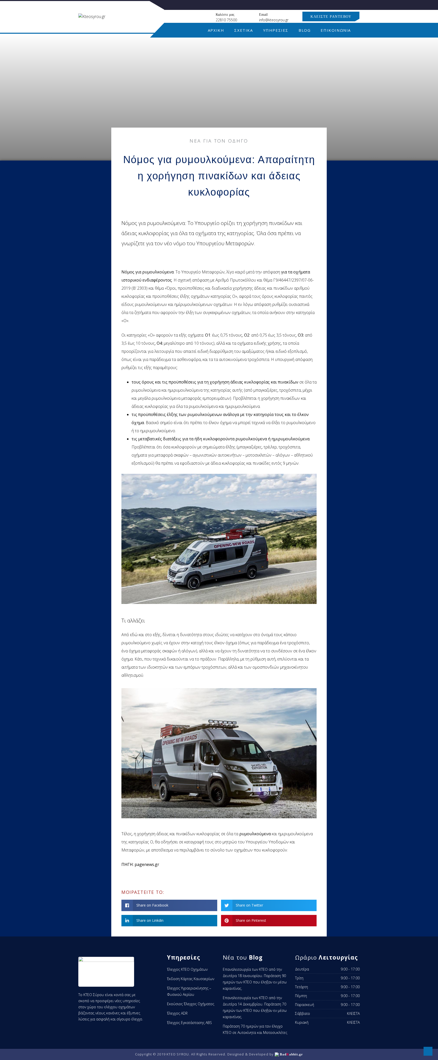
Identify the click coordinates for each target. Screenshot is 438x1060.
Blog (305, 30)
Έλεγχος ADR (177, 1013)
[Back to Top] (428, 1051)
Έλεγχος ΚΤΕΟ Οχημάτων (187, 969)
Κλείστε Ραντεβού (331, 16)
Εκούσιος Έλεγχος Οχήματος (190, 1003)
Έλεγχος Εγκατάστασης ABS (189, 1022)
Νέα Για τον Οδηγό (219, 140)
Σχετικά (243, 30)
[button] (169, 905)
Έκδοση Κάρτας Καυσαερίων (190, 978)
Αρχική (216, 30)
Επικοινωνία (336, 30)
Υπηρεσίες (275, 30)
